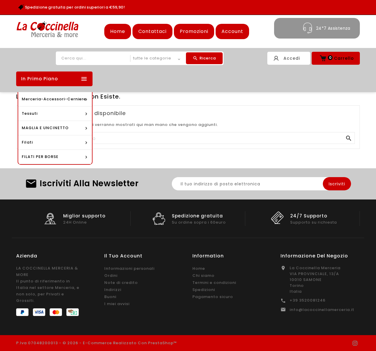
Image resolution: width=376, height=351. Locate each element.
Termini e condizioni (214, 282)
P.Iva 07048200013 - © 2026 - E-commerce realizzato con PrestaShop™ (96, 343)
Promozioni (194, 31)
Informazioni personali (129, 268)
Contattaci (152, 31)
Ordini (111, 275)
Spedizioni (203, 289)
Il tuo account (123, 255)
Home (117, 31)
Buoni (110, 297)
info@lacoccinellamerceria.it (322, 309)
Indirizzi (112, 289)
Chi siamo (203, 275)
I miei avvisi (117, 304)
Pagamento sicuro (212, 297)
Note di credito (121, 282)
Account (232, 31)
